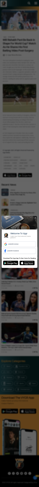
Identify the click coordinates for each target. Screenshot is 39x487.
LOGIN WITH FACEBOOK (13, 251)
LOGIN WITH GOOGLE (13, 244)
